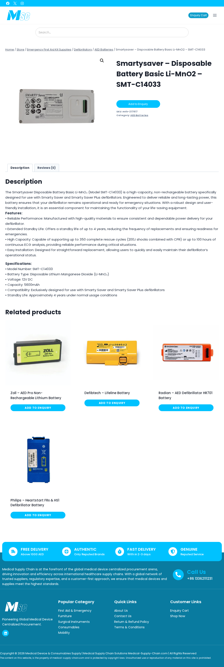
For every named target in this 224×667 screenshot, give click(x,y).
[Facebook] (7, 3)
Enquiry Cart (198, 15)
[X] (15, 3)
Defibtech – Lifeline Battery (107, 393)
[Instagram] (22, 3)
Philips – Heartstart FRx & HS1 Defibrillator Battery (34, 503)
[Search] (183, 32)
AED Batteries (139, 115)
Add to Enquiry (138, 104)
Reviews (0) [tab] (46, 168)
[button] (102, 61)
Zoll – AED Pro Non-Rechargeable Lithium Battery (35, 395)
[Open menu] (215, 15)
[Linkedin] (5, 633)
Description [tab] (19, 168)
